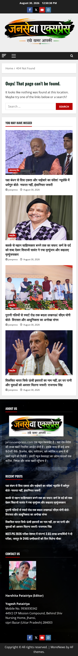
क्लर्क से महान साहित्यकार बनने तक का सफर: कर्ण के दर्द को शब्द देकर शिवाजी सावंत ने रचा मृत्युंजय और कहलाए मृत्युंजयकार (38, 250)
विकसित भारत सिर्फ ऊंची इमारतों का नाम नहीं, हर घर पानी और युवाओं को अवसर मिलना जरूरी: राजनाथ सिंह (38, 382)
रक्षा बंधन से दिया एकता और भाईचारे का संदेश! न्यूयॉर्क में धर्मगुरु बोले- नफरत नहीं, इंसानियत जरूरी (37, 182)
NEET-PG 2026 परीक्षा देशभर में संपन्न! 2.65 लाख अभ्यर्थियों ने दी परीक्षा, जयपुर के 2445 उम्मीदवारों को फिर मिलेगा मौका (38, 536)
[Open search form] (71, 55)
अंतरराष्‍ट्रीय (14, 170)
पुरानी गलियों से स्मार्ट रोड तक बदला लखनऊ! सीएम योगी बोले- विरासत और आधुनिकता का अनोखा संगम (37, 317)
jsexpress (13, 189)
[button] (4, 55)
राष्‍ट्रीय (12, 235)
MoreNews (58, 647)
